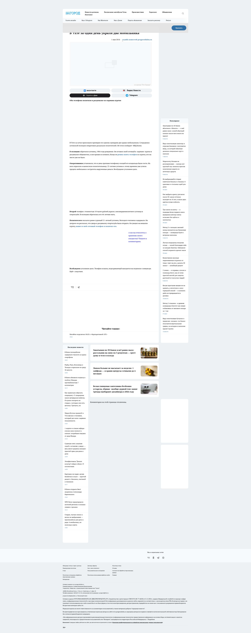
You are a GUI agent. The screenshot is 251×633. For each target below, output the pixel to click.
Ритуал (168, 20)
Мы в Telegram (87, 20)
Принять (179, 28)
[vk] (72, 287)
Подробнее (151, 619)
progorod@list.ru (104, 593)
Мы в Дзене (118, 20)
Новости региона (92, 12)
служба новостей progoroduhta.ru (137, 39)
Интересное (66, 579)
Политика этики (116, 565)
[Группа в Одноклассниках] (153, 558)
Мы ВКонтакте (103, 20)
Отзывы (114, 568)
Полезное (89, 15)
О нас (64, 570)
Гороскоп (153, 12)
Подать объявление (135, 20)
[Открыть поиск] (183, 13)
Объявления (167, 12)
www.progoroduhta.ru (78, 584)
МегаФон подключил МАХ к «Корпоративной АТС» (88, 335)
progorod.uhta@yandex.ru (70, 596)
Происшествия (138, 12)
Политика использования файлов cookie (99, 575)
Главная (114, 575)
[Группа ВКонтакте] (90, 91)
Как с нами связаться (93, 568)
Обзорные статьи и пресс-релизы (72, 565)
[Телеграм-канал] (131, 95)
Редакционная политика (69, 568)
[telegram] (79, 287)
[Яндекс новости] (131, 91)
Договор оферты (92, 565)
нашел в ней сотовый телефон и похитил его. (96, 226)
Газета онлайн (71, 20)
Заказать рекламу (154, 20)
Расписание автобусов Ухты (115, 12)
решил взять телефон (127, 154)
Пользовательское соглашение (96, 570)
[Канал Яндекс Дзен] (90, 95)
